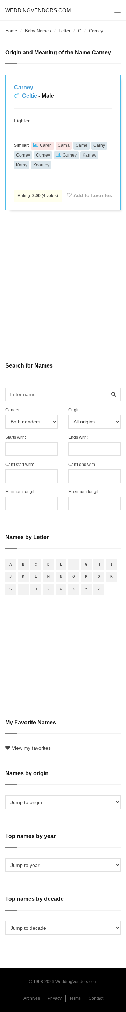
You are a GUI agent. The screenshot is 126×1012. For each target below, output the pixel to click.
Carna (64, 145)
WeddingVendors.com (38, 10)
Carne (82, 145)
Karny (21, 165)
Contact (96, 998)
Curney (43, 155)
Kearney (41, 165)
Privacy (55, 998)
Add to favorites (93, 195)
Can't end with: (82, 464)
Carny (99, 145)
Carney (23, 87)
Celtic (29, 96)
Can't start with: (19, 464)
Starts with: (15, 437)
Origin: (74, 410)
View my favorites (31, 748)
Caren (46, 145)
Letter (64, 30)
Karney (89, 155)
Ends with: (78, 437)
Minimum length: (21, 491)
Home (11, 30)
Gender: (13, 410)
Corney (23, 155)
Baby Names (38, 30)
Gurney (70, 155)
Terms (75, 998)
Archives (31, 998)
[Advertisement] (63, 281)
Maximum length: (84, 491)
